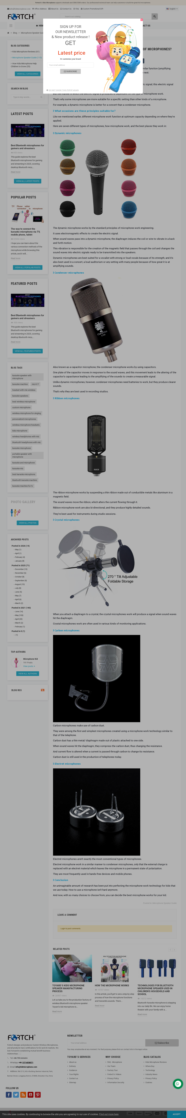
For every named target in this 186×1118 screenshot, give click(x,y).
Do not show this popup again (64, 90)
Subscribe (71, 71)
